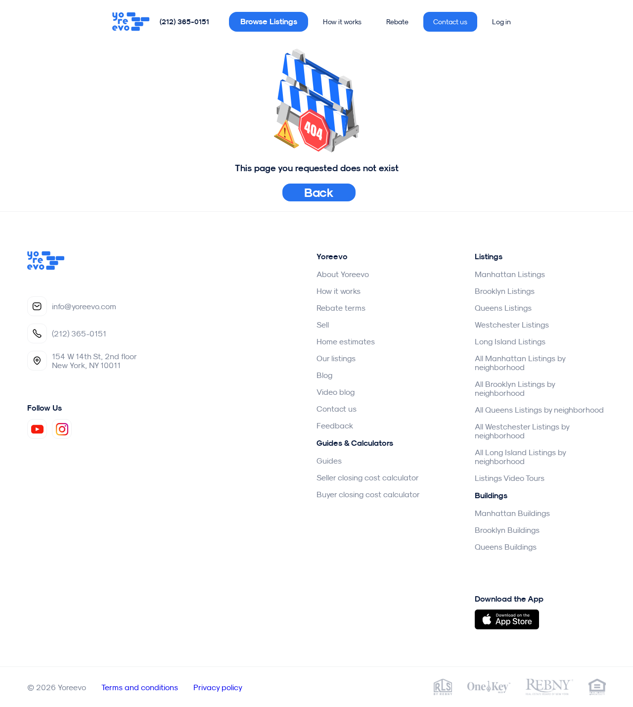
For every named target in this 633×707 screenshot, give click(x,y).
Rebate (397, 22)
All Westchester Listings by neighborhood (522, 431)
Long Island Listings (510, 341)
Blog (324, 375)
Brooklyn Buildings (507, 529)
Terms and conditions (139, 687)
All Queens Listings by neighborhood (539, 409)
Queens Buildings (506, 546)
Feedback (334, 425)
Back (319, 192)
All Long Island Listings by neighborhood (520, 457)
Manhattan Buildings (512, 513)
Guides (329, 460)
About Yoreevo (342, 274)
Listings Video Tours (509, 477)
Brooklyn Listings (505, 290)
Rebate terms (340, 307)
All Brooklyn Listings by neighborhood (515, 388)
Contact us (450, 22)
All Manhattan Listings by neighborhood (520, 363)
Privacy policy (217, 687)
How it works (342, 22)
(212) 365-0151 (184, 21)
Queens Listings (503, 307)
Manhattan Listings (510, 274)
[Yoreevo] (131, 21)
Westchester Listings (512, 324)
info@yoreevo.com (84, 306)
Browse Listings (268, 21)
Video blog (335, 391)
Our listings (336, 358)
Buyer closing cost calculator (368, 494)
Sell (322, 324)
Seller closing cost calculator (367, 477)
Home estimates (345, 341)
